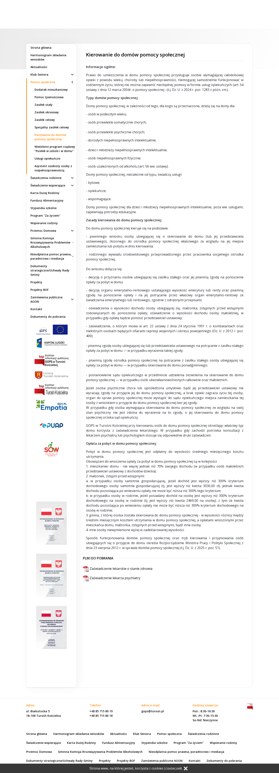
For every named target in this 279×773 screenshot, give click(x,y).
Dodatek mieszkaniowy (51, 90)
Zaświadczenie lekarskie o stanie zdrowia (120, 568)
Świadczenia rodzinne (45, 178)
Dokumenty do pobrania (48, 317)
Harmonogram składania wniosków (48, 57)
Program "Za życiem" (45, 215)
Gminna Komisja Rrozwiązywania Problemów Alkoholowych (50, 242)
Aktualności (38, 67)
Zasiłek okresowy (47, 112)
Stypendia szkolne (43, 208)
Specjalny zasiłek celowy (52, 127)
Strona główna (40, 48)
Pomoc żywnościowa (49, 97)
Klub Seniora (39, 74)
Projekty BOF (39, 290)
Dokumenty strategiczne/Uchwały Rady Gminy (49, 270)
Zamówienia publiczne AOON (46, 299)
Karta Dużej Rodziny (44, 193)
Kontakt (36, 309)
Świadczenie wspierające (47, 185)
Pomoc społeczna (42, 82)
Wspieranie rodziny (44, 223)
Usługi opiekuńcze (47, 158)
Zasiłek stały (43, 105)
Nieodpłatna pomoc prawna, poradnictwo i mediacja (50, 256)
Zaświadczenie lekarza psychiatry (114, 578)
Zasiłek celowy (45, 120)
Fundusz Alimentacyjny (47, 200)
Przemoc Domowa (43, 231)
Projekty (36, 282)
